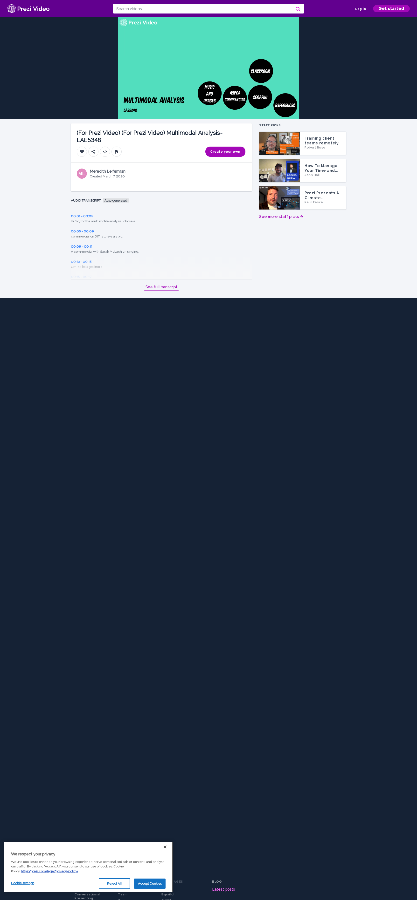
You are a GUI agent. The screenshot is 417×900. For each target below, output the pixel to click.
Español (167, 894)
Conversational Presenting (87, 896)
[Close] (165, 847)
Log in (360, 9)
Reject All (114, 883)
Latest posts (223, 889)
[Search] (297, 8)
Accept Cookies (150, 883)
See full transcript (161, 287)
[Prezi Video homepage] (28, 8)
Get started (391, 8)
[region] (88, 867)
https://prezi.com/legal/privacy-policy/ (49, 871)
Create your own (225, 151)
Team (122, 894)
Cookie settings (22, 883)
